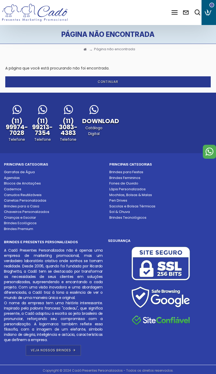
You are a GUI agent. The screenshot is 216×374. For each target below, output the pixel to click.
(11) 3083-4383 (68, 127)
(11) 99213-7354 (42, 127)
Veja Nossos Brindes (51, 350)
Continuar (108, 81)
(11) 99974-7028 (17, 127)
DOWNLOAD (100, 121)
